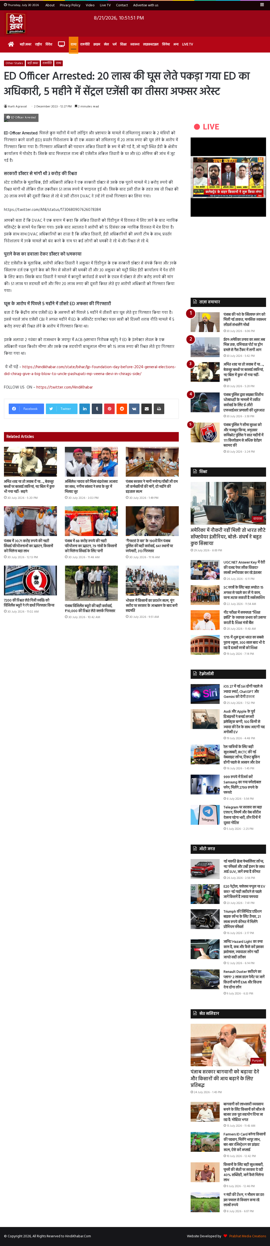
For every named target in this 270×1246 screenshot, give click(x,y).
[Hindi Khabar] (15, 23)
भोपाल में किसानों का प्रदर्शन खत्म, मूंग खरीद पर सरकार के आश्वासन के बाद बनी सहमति (151, 606)
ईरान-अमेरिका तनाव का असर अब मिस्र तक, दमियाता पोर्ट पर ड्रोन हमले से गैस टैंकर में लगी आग (244, 345)
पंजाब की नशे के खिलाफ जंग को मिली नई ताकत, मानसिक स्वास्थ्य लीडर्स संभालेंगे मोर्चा (245, 320)
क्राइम (96, 44)
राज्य (73, 44)
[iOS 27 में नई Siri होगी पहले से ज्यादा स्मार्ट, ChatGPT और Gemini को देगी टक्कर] (205, 694)
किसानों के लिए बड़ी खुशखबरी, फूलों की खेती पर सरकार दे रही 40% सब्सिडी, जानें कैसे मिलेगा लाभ (244, 1172)
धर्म (115, 44)
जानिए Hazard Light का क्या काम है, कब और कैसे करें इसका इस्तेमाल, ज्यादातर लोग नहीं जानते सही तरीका (244, 949)
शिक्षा (123, 44)
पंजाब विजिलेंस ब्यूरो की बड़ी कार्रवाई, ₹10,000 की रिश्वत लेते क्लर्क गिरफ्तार (90, 608)
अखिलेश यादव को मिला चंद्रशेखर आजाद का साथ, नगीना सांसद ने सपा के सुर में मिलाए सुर (91, 487)
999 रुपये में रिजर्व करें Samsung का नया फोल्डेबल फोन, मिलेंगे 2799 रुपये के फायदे (242, 785)
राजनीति (85, 44)
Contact (122, 5)
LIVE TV (187, 44)
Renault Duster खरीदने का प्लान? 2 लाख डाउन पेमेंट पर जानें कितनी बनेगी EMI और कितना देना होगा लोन (244, 980)
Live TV (105, 5)
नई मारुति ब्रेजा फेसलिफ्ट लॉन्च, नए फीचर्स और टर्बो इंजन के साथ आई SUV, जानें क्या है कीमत (244, 867)
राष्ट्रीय (38, 44)
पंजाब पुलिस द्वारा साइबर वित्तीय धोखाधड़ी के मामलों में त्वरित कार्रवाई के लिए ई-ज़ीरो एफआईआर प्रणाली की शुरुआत (244, 403)
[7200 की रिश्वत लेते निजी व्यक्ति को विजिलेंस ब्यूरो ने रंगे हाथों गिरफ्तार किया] (30, 580)
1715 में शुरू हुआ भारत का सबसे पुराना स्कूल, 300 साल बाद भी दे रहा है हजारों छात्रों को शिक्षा (244, 642)
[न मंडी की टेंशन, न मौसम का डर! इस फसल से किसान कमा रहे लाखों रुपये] (205, 1202)
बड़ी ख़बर (25, 44)
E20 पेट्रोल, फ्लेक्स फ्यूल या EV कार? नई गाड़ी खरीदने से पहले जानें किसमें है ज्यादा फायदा (244, 892)
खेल (106, 44)
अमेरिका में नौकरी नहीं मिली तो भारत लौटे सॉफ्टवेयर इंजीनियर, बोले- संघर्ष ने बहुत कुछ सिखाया (228, 537)
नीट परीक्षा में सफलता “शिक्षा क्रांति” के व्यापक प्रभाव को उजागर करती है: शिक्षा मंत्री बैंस (245, 618)
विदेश (49, 44)
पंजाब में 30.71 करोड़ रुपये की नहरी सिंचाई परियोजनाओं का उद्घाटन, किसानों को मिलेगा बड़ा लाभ (28, 546)
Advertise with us (145, 5)
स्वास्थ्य (134, 44)
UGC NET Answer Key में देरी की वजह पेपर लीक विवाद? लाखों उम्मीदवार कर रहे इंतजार (244, 568)
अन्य (176, 44)
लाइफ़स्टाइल (150, 44)
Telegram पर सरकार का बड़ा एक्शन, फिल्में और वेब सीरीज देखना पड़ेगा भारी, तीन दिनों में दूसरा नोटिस (243, 815)
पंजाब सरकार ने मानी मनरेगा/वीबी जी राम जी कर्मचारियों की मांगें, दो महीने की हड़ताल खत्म (152, 487)
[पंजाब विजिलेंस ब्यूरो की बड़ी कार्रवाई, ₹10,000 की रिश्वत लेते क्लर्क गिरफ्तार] (91, 583)
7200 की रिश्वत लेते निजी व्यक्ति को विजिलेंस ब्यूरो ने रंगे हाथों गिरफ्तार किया (29, 603)
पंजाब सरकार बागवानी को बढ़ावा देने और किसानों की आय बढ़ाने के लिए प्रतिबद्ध (225, 1078)
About (50, 5)
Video (90, 5)
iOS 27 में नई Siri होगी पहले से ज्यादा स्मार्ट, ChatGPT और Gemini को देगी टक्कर (243, 692)
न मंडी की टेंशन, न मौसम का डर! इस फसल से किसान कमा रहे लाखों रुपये (244, 1200)
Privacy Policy (70, 5)
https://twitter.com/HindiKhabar (64, 387)
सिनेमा (166, 44)
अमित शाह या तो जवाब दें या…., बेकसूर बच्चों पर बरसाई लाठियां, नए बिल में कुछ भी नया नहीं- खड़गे (29, 487)
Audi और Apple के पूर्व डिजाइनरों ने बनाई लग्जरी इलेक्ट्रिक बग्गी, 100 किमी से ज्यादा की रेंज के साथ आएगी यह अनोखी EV (244, 722)
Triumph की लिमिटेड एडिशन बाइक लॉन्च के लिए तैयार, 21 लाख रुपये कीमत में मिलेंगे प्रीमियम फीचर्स (243, 919)
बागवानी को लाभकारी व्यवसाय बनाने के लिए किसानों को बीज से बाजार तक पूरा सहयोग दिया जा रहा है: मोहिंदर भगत (244, 1112)
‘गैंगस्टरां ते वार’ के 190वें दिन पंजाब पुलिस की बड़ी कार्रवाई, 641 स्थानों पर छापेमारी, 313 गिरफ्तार (149, 546)
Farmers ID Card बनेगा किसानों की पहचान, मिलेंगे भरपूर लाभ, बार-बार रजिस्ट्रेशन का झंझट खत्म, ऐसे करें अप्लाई (245, 1142)
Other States (14, 63)
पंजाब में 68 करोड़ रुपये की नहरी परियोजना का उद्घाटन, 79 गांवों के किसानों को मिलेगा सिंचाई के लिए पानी (91, 546)
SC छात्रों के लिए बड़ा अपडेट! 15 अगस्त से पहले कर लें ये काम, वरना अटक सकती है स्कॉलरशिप (244, 593)
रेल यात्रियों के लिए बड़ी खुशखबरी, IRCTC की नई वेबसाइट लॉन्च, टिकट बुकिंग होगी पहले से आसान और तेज (242, 755)
